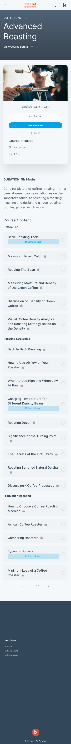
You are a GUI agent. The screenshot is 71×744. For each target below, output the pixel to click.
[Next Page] (49, 585)
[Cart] (64, 5)
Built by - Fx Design (35, 741)
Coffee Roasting (15, 17)
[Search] (55, 5)
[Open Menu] (5, 5)
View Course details (16, 46)
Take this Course (35, 125)
